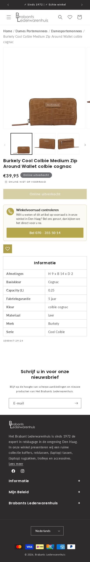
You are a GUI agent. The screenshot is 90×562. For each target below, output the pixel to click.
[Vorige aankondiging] (8, 5)
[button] (9, 17)
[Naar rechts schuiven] (85, 145)
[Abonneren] (76, 403)
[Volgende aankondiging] (82, 5)
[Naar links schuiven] (5, 145)
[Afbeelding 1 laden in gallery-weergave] (21, 144)
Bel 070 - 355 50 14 (45, 233)
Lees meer (16, 464)
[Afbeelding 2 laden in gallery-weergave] (45, 144)
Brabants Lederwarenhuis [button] (33, 503)
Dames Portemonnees (32, 31)
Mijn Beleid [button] (19, 492)
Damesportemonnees (66, 31)
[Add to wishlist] (7, 248)
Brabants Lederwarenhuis (50, 554)
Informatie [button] (19, 480)
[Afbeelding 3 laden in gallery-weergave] (68, 144)
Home (7, 31)
